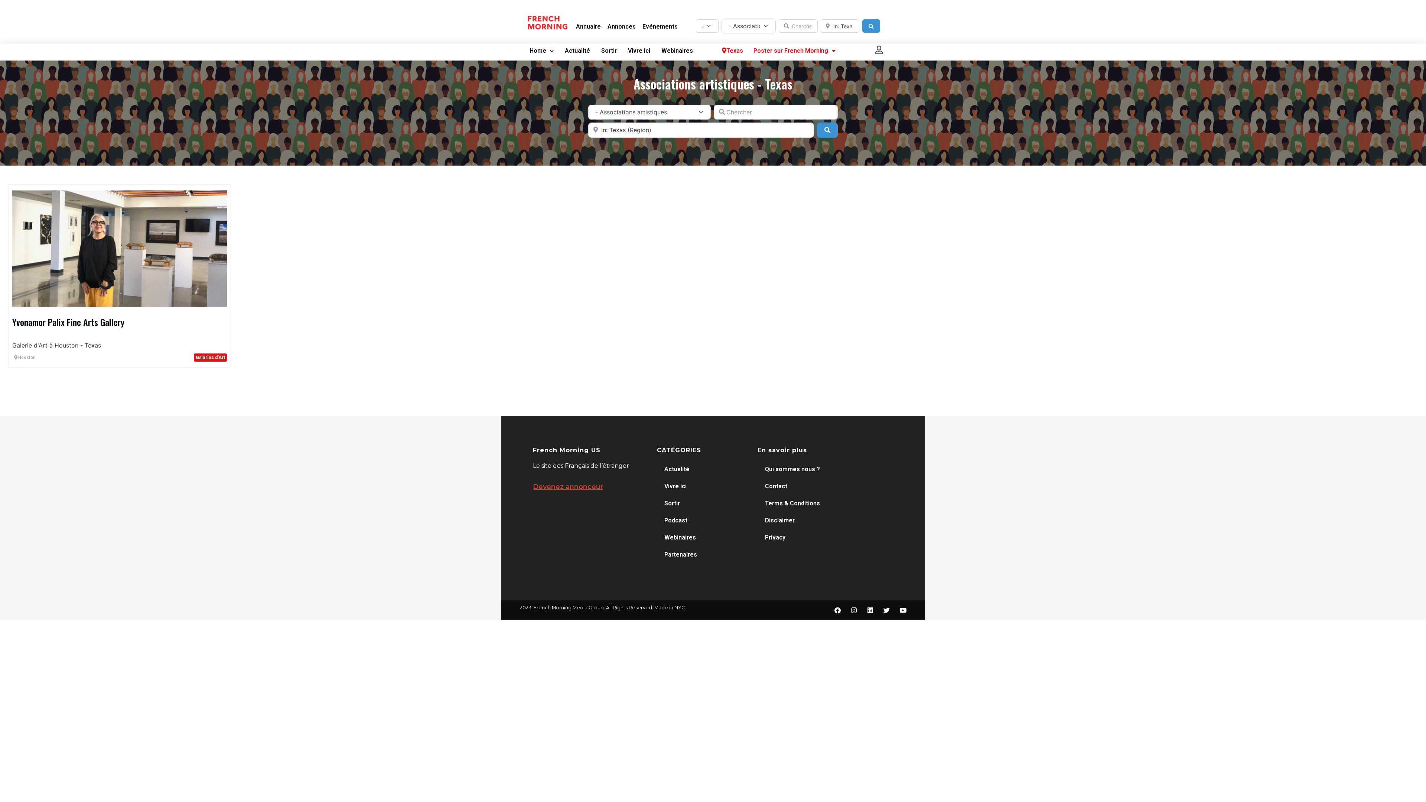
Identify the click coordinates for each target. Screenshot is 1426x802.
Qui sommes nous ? (792, 469)
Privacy (775, 537)
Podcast (675, 520)
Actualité (577, 50)
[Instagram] (853, 610)
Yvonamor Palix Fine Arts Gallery (68, 322)
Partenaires (680, 554)
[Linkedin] (870, 610)
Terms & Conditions (792, 503)
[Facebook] (837, 610)
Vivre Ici (639, 50)
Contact (776, 486)
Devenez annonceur (568, 487)
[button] (879, 49)
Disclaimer (780, 520)
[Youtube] (902, 610)
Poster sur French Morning (790, 50)
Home (538, 50)
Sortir (609, 50)
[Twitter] (886, 610)
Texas (734, 50)
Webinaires (677, 50)
